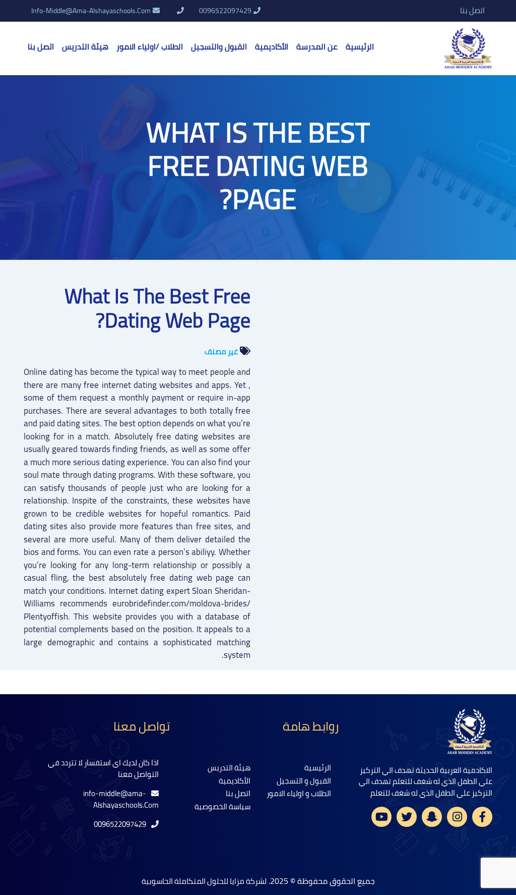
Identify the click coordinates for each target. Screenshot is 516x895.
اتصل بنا (472, 11)
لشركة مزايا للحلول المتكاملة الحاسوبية (204, 881)
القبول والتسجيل (219, 46)
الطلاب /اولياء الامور (149, 46)
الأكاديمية (271, 46)
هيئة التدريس (85, 46)
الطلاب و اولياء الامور (299, 793)
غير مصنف (221, 351)
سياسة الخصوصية (222, 806)
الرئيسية (360, 46)
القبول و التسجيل (304, 780)
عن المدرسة (317, 46)
